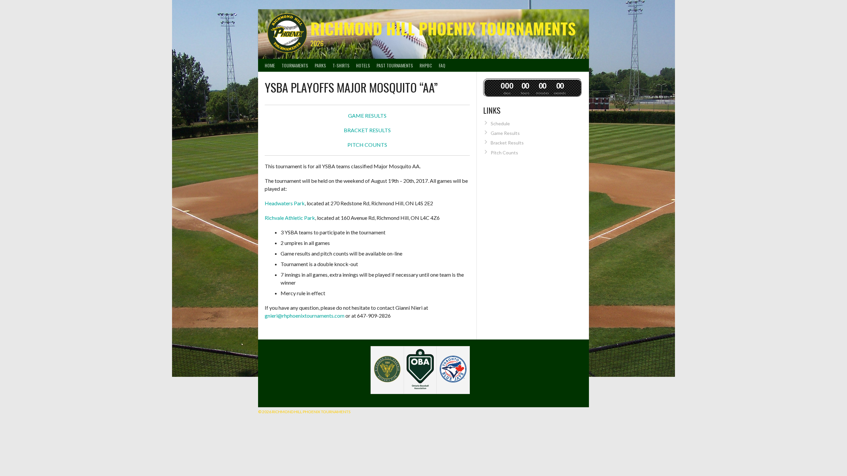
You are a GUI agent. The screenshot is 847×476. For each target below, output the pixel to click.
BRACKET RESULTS (367, 130)
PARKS (320, 65)
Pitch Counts (504, 152)
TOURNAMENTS (295, 65)
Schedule (500, 123)
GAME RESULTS (367, 115)
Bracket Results (507, 142)
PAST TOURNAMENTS (395, 65)
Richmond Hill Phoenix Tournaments (443, 28)
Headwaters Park (285, 203)
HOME (270, 65)
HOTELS (363, 65)
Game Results (505, 133)
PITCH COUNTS (367, 144)
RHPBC (426, 65)
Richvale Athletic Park (290, 218)
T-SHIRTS (341, 65)
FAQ (442, 65)
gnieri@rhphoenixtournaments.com (304, 315)
